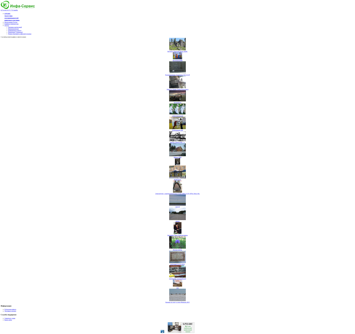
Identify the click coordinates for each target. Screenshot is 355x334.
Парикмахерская (13, 29)
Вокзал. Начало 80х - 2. (177, 142)
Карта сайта (8, 320)
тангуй (177, 207)
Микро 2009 (177, 157)
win (177, 288)
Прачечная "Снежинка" (15, 32)
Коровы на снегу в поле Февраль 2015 (177, 302)
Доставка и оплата (10, 311)
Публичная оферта (10, 309)
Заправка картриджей (15, 27)
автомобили (177, 102)
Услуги (6, 25)
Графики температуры (11, 24)
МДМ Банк (177, 179)
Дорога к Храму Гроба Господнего (177, 89)
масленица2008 (177, 60)
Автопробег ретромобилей (177, 279)
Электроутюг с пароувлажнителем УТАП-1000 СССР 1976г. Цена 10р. (177, 193)
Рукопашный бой (177, 130)
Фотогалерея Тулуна (10, 22)
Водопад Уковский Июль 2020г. (178, 51)
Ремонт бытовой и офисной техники (19, 34)
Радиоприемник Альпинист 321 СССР (177, 75)
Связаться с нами (9, 318)
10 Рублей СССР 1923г (177, 264)
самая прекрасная (177, 116)
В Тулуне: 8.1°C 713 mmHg (9, 10)
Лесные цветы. (177, 250)
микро (178, 221)
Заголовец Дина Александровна (177, 235)
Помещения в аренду (14, 30)
